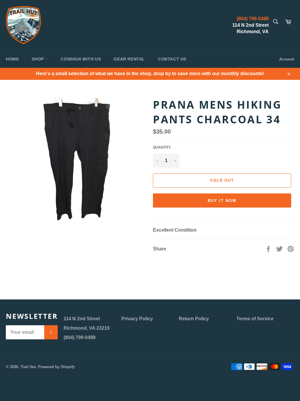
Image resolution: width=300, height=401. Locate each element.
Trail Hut (28, 367)
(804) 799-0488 (253, 18)
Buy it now (222, 200)
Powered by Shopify (56, 367)
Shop (38, 59)
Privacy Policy (137, 318)
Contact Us (172, 59)
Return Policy (194, 318)
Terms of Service (255, 318)
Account (286, 59)
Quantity (162, 147)
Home (12, 59)
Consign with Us (81, 59)
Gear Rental (129, 59)
